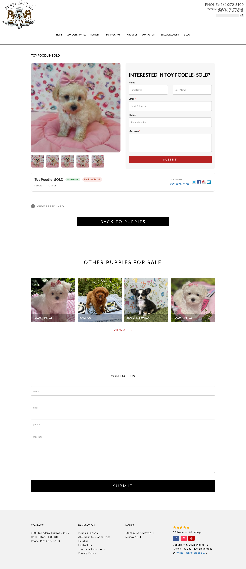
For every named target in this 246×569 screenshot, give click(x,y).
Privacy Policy (87, 552)
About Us (132, 34)
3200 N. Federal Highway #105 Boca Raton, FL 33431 (225, 10)
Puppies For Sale (88, 532)
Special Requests (170, 34)
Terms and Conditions (91, 548)
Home (59, 34)
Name (132, 82)
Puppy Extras (113, 34)
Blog (187, 34)
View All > (123, 330)
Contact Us (148, 34)
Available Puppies (76, 34)
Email (132, 98)
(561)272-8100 (231, 4)
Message (134, 131)
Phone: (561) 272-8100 (45, 540)
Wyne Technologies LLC (191, 552)
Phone (132, 114)
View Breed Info (50, 206)
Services (95, 34)
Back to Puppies (123, 221)
